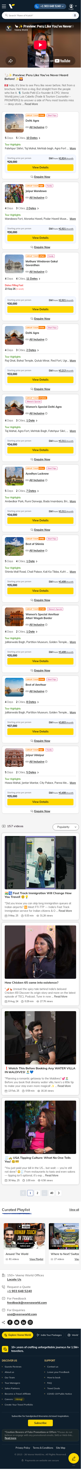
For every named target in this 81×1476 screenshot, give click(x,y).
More (73, 148)
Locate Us (14, 1279)
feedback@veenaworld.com (27, 1302)
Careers (13, 1399)
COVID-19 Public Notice (59, 1393)
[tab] (17, 1335)
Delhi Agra (32, 120)
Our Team (10, 1377)
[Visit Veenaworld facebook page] (10, 1322)
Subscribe (40, 1423)
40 (51, 1193)
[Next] (59, 1193)
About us (9, 1372)
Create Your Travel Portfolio (19, 1404)
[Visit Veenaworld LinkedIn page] (23, 1322)
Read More (31, 104)
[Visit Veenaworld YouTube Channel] (16, 1322)
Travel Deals (53, 1388)
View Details (40, 167)
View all (74, 1209)
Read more (10, 1438)
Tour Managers (12, 1382)
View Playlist (36, 1259)
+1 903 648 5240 (50, 6)
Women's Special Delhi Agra (44, 407)
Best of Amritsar (36, 684)
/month (66, 158)
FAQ (49, 1382)
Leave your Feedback (58, 1372)
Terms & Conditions (43, 1447)
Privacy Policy (23, 1447)
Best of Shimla (35, 544)
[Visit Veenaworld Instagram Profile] (30, 1322)
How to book (53, 1377)
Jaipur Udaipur (35, 755)
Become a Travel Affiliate (18, 1393)
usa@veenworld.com (22, 1314)
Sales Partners (12, 1388)
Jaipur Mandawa (36, 191)
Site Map (60, 1447)
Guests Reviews (13, 1366)
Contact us (52, 1366)
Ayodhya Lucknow (37, 473)
